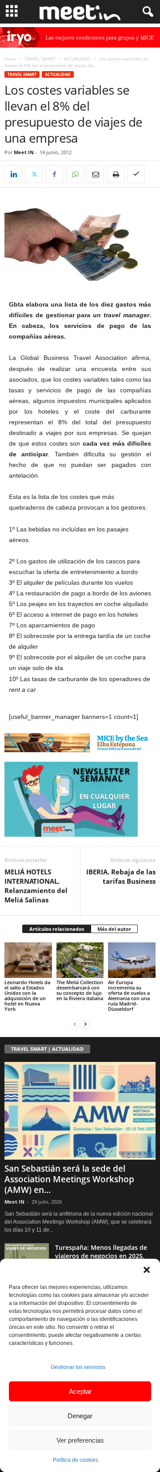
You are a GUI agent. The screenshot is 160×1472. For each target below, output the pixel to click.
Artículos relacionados (56, 928)
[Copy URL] (136, 174)
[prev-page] (74, 1024)
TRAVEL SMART (40, 59)
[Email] (95, 174)
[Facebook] (54, 174)
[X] (34, 174)
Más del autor (114, 928)
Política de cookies (75, 1460)
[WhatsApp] (75, 174)
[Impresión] (115, 174)
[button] (146, 1269)
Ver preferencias (80, 1440)
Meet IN (24, 152)
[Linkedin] (13, 174)
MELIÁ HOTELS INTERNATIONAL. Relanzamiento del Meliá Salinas (36, 885)
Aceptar (80, 1391)
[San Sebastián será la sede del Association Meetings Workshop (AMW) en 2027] (80, 1111)
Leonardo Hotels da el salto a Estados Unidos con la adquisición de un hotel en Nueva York (27, 995)
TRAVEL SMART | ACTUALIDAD (47, 1048)
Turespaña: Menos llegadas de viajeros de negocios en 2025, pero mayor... (101, 1256)
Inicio (10, 59)
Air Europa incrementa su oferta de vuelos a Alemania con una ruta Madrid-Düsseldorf (129, 995)
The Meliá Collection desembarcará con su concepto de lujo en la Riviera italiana (79, 990)
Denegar (80, 1416)
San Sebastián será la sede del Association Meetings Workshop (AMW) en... (69, 1179)
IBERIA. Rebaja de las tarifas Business (121, 876)
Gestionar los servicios (78, 1367)
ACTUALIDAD (77, 59)
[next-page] (85, 1024)
